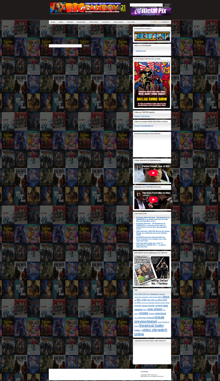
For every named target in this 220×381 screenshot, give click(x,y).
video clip (149, 330)
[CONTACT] (152, 41)
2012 (136, 294)
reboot (136, 318)
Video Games (118, 22)
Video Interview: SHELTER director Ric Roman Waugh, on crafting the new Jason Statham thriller (153, 233)
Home (53, 22)
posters (152, 314)
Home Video (93, 22)
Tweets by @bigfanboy (142, 116)
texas (160, 322)
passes (136, 313)
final (156, 300)
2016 (144, 294)
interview (151, 303)
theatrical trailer (151, 325)
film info (150, 300)
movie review (155, 305)
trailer (137, 330)
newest (138, 309)
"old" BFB (131, 22)
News (61, 22)
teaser (152, 321)
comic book (152, 297)
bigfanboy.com (141, 51)
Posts (155, 22)
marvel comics (160, 303)
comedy (145, 297)
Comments (165, 22)
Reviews (70, 22)
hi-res (142, 303)
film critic (142, 299)
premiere (160, 313)
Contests (106, 22)
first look (162, 300)
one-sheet (155, 309)
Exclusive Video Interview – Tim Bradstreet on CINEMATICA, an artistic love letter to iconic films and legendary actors (153, 219)
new (165, 305)
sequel (150, 317)
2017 (148, 294)
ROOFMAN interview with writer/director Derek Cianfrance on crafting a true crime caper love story (151, 239)
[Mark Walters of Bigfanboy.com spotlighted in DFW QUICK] (152, 285)
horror (146, 303)
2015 (140, 294)
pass (163, 310)
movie (167, 303)
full (138, 302)
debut (166, 296)
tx (141, 330)
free (135, 303)
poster (143, 313)
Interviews (81, 22)
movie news (140, 305)
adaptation (154, 294)
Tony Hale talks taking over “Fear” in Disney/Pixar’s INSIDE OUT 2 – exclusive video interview (151, 245)
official (145, 310)
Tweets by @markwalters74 (143, 126)
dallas (160, 297)
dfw (135, 300)
